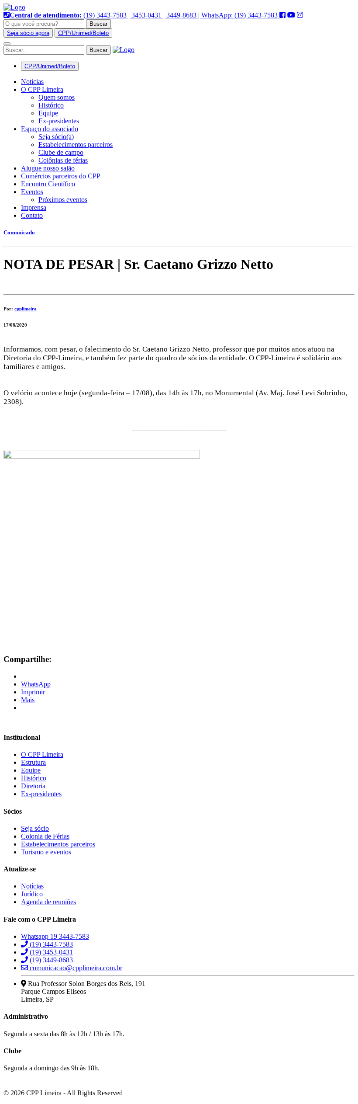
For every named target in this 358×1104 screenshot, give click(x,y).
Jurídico (32, 894)
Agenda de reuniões (48, 901)
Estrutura (33, 762)
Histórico (51, 105)
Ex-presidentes (58, 121)
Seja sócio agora (28, 33)
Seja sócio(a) (56, 136)
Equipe (48, 113)
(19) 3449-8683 (50, 960)
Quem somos (56, 97)
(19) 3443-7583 (50, 944)
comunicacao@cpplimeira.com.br (75, 968)
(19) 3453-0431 (50, 952)
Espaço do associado (49, 128)
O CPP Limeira (42, 89)
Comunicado (19, 232)
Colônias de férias (63, 160)
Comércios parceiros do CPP (60, 176)
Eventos (32, 191)
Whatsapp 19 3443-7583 (55, 936)
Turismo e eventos (46, 852)
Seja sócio (35, 828)
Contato (32, 215)
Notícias (32, 81)
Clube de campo (60, 152)
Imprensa (33, 207)
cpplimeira (25, 308)
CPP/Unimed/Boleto (83, 33)
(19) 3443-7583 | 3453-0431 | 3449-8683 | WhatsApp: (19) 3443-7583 (144, 15)
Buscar (98, 24)
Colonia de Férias (45, 836)
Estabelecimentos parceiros (75, 144)
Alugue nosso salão (48, 168)
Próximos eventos (62, 199)
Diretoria (33, 786)
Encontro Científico (48, 184)
